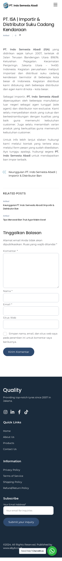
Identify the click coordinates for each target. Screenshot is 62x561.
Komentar (10, 251)
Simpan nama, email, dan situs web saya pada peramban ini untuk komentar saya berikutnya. (30, 337)
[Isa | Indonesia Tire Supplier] (20, 6)
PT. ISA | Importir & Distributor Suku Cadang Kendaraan (28, 24)
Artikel (6, 35)
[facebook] (19, 410)
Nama (7, 291)
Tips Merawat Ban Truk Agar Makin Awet (24, 219)
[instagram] (6, 410)
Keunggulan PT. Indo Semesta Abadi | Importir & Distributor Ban (33, 173)
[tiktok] (26, 410)
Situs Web (9, 317)
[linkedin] (13, 410)
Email (7, 304)
